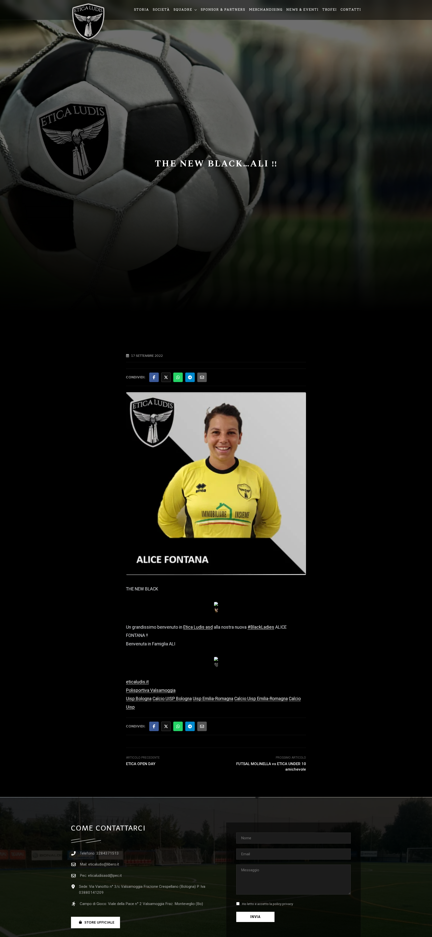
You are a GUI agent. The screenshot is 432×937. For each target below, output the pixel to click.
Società (161, 9)
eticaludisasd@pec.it (105, 875)
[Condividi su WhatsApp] (178, 377)
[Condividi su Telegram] (190, 377)
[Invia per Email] (202, 377)
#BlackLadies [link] (261, 627)
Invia (255, 917)
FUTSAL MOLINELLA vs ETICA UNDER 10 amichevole (271, 766)
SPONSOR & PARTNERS (223, 9)
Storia (141, 9)
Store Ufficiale (99, 922)
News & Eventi (302, 9)
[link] (198, 627)
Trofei (329, 9)
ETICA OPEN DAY (141, 764)
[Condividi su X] (166, 377)
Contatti (350, 9)
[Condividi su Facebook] (154, 377)
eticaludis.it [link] (137, 681)
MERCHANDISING (265, 9)
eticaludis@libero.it (103, 864)
